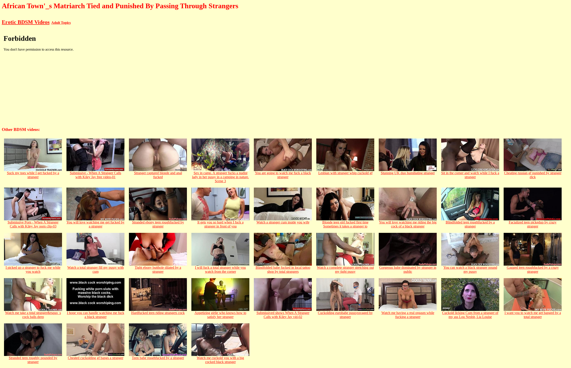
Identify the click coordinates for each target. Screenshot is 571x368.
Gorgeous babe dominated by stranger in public (407, 269)
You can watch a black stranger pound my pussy (470, 269)
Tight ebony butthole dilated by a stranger (158, 269)
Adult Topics (61, 23)
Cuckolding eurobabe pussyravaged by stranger (345, 315)
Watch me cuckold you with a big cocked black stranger (220, 360)
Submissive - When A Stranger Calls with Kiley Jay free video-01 (95, 175)
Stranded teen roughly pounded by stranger (33, 360)
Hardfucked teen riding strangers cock (158, 313)
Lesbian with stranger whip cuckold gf (345, 173)
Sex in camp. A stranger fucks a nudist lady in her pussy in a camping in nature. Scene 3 (220, 177)
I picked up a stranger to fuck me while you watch (33, 269)
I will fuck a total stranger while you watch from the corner (220, 269)
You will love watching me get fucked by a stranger (95, 224)
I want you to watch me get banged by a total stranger (533, 315)
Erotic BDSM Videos (26, 22)
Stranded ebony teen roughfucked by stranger (158, 224)
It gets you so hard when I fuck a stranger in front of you (220, 224)
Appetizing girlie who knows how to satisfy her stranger (220, 315)
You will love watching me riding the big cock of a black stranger (408, 224)
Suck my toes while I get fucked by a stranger (33, 175)
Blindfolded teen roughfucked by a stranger (470, 224)
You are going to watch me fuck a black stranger (283, 175)
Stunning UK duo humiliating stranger (408, 173)
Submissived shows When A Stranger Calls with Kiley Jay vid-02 (283, 315)
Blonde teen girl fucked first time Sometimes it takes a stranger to (345, 224)
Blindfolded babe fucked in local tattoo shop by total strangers (283, 269)
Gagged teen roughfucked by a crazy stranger (533, 269)
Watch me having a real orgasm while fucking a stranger (407, 315)
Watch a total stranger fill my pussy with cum (95, 269)
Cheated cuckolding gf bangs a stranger (95, 358)
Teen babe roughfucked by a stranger (158, 358)
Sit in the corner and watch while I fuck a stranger (470, 175)
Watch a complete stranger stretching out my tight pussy (345, 269)
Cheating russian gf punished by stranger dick (532, 175)
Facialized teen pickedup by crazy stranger (533, 224)
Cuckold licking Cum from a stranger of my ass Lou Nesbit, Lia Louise (470, 315)
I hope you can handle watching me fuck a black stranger (95, 315)
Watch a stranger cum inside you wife (283, 222)
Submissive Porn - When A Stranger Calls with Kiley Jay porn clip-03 (33, 224)
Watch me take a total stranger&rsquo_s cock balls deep (33, 315)
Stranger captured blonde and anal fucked (158, 175)
